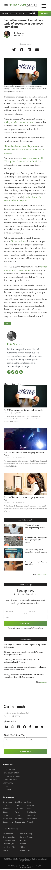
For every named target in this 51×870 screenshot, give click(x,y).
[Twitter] (12, 372)
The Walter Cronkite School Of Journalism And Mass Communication (25, 867)
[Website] (9, 372)
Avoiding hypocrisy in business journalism (36, 562)
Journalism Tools (9, 840)
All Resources (8, 834)
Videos (22, 847)
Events (5, 850)
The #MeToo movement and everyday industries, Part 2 (24, 453)
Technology (19, 819)
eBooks (23, 840)
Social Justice (41, 574)
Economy (13, 13)
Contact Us (7, 790)
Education (23, 13)
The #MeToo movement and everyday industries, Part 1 (24, 498)
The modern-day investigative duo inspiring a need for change (36, 539)
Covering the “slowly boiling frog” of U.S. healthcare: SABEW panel (21, 660)
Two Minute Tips (9, 837)
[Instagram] (12, 727)
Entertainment (8, 802)
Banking (5, 13)
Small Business (20, 802)
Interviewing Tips (9, 847)
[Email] (16, 372)
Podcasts (23, 844)
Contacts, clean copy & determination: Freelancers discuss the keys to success (25, 668)
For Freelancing (26, 834)
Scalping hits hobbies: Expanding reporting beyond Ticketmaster (25, 645)
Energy (31, 13)
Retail (17, 812)
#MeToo (7, 323)
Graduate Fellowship (10, 779)
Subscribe (25, 623)
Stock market (32, 819)
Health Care (7, 819)
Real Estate (19, 809)
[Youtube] (36, 727)
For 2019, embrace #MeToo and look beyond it (23, 410)
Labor (29, 809)
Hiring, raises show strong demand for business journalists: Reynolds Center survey (24, 675)
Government (32, 805)
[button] (14, 49)
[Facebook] (24, 727)
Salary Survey (8, 783)
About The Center (9, 769)
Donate (5, 786)
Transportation (20, 822)
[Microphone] (30, 727)
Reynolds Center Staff (11, 773)
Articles (43, 682)
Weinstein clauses (18, 241)
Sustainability (8, 822)
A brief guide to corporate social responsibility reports (35, 526)
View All (30, 822)
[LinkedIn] (21, 372)
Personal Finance (26, 837)
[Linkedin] (18, 727)
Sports (17, 815)
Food (29, 802)
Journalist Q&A (8, 844)
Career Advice (25, 850)
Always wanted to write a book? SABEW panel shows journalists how (23, 653)
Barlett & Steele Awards (11, 776)
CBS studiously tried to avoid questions (20, 146)
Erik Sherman (15, 344)
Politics (17, 805)
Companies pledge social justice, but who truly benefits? (36, 550)
